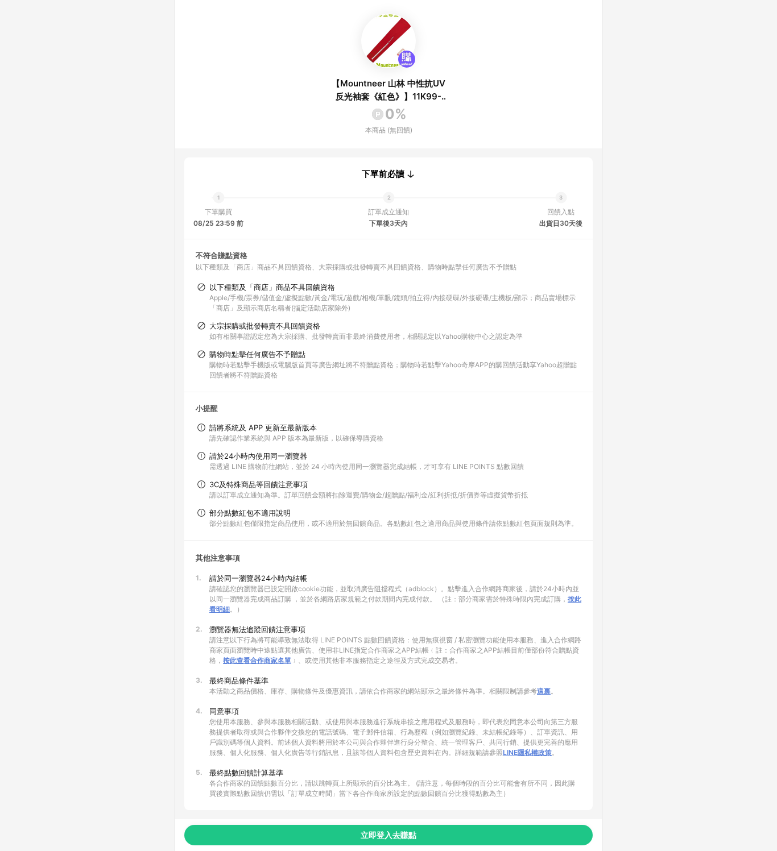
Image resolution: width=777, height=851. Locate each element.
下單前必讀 (383, 174)
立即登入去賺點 (388, 835)
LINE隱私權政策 (527, 752)
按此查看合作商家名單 (257, 660)
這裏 (544, 691)
